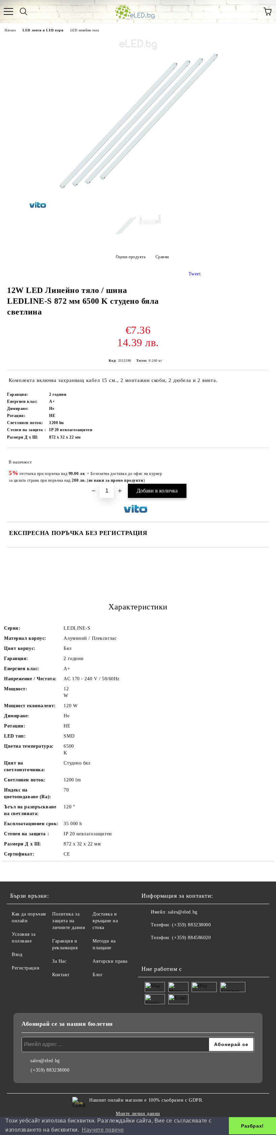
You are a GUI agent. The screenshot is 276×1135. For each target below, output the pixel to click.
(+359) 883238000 (191, 924)
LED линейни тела (84, 30)
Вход (17, 954)
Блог (98, 974)
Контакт (61, 974)
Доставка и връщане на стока (105, 921)
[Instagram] (165, 951)
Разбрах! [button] (252, 1126)
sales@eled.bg (182, 912)
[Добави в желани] (259, 459)
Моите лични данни (138, 1113)
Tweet (194, 273)
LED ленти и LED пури (43, 30)
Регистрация (25, 967)
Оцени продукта (130, 257)
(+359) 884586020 (191, 937)
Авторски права (110, 961)
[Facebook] (150, 951)
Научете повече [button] (103, 1130)
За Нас (59, 961)
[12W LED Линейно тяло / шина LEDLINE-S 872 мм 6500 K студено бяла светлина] (138, 204)
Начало (10, 30)
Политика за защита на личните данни (68, 921)
